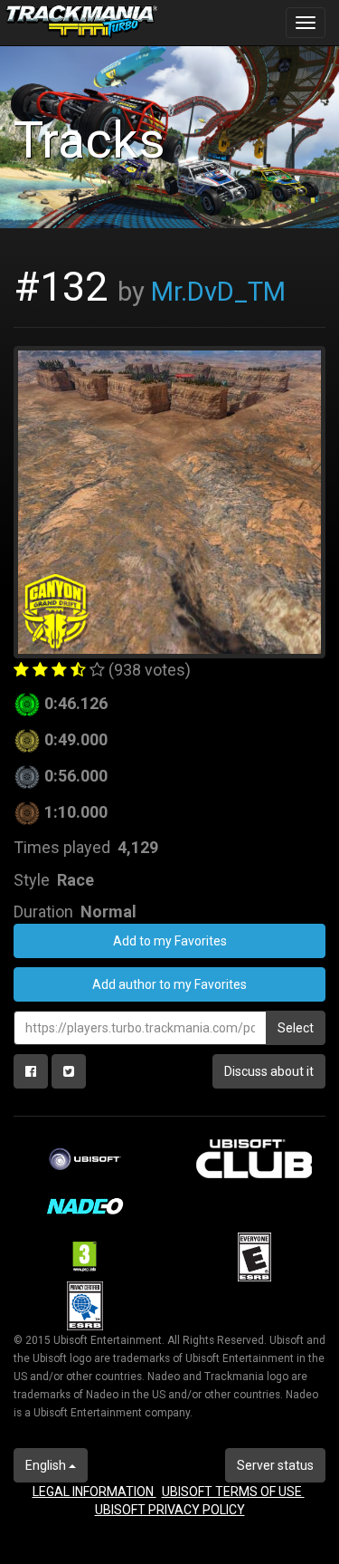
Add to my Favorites (170, 941)
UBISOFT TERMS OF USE (233, 1491)
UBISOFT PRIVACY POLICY (170, 1509)
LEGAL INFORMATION (94, 1491)
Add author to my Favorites (169, 984)
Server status (275, 1465)
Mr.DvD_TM (218, 291)
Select (296, 1028)
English (47, 1465)
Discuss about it (269, 1071)
